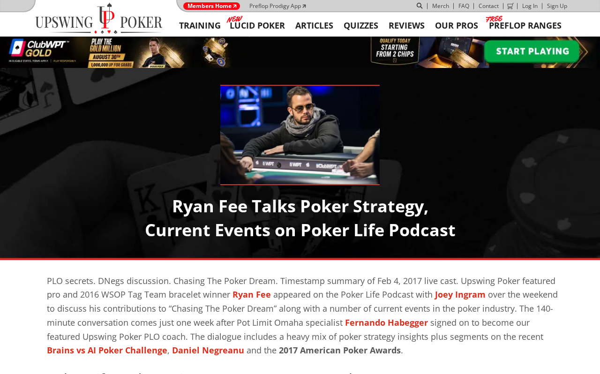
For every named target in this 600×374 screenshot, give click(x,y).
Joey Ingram (460, 294)
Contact (489, 6)
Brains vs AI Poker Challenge (107, 350)
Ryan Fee (251, 294)
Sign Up (557, 6)
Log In (530, 6)
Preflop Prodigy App (275, 6)
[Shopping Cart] (510, 6)
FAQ (463, 6)
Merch (440, 6)
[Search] (420, 6)
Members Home (210, 6)
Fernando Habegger (386, 322)
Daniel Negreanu (208, 350)
